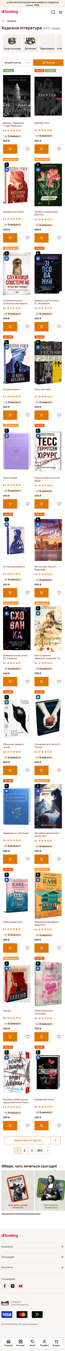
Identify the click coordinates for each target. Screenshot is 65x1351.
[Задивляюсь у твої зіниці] (17, 806)
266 (39, 1150)
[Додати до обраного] (28, 149)
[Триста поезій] (17, 451)
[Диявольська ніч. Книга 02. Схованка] (17, 629)
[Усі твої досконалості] (17, 540)
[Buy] (10, 149)
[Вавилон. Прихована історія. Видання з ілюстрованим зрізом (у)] (17, 96)
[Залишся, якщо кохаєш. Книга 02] (48, 185)
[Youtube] (20, 1286)
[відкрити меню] (61, 12)
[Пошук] (53, 12)
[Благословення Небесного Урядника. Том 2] (48, 629)
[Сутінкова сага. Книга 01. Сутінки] (48, 717)
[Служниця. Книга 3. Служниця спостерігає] (17, 274)
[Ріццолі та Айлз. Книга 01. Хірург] (48, 451)
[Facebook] (5, 1286)
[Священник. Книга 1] (48, 1073)
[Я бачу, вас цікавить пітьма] (17, 717)
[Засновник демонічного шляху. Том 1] (48, 806)
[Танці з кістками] (48, 363)
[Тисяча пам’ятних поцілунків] (48, 984)
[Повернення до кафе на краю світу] (48, 895)
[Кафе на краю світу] (17, 895)
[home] (3, 21)
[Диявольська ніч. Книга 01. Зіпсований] (48, 274)
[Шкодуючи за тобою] (17, 185)
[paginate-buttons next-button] (47, 1150)
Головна (11, 21)
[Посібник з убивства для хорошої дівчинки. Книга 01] (17, 1073)
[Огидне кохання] (17, 363)
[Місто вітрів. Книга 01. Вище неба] (48, 540)
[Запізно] (17, 984)
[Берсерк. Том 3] (48, 96)
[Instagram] (12, 1286)
